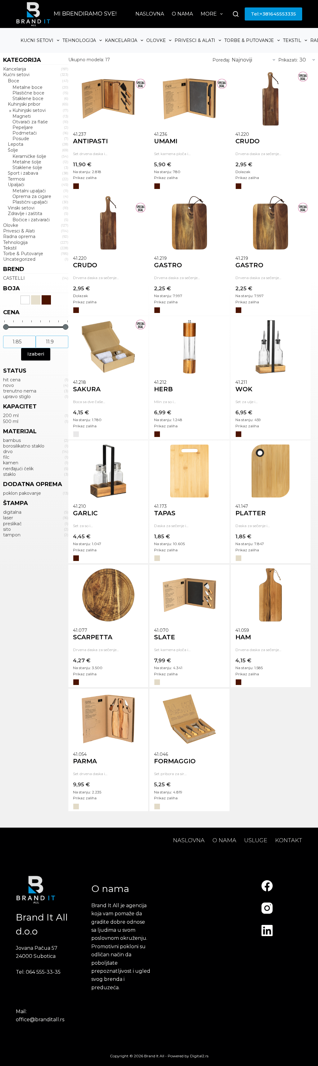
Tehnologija (79, 40)
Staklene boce (27, 98)
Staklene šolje (27, 167)
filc (6, 457)
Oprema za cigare (31, 196)
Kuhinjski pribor (24, 104)
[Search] (235, 14)
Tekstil (292, 40)
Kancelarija (121, 40)
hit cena (11, 380)
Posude (20, 138)
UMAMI (165, 141)
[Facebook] (267, 885)
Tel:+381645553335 (273, 14)
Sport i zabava (23, 173)
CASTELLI (14, 278)
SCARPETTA (92, 637)
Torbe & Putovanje (249, 40)
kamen (10, 463)
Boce (13, 81)
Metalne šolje (26, 162)
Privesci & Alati (195, 40)
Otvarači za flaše (30, 122)
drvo (8, 451)
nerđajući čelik (18, 468)
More (209, 14)
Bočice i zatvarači (31, 220)
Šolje (13, 150)
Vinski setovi (21, 208)
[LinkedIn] (267, 930)
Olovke (156, 40)
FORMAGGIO (175, 761)
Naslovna (149, 14)
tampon (11, 535)
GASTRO (168, 265)
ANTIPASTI (90, 141)
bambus (12, 440)
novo (8, 385)
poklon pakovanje (22, 493)
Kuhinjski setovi (29, 110)
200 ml (11, 415)
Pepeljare (22, 127)
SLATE (164, 637)
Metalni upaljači (29, 191)
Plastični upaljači (30, 202)
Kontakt (288, 840)
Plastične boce (28, 93)
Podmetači (24, 133)
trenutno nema (19, 391)
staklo (9, 474)
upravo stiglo (17, 396)
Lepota (15, 144)
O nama (182, 14)
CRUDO (247, 141)
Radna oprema (19, 236)
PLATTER (250, 513)
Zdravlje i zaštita (25, 213)
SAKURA (87, 389)
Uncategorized (19, 259)
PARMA (85, 761)
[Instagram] (267, 908)
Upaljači (16, 184)
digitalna (12, 512)
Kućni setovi (36, 40)
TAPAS (164, 513)
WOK (243, 389)
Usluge (255, 840)
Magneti (21, 116)
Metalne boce (27, 87)
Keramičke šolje (29, 156)
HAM (243, 637)
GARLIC (85, 513)
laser (8, 518)
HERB (163, 389)
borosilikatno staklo (23, 446)
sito (7, 529)
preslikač (12, 523)
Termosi (16, 179)
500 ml (10, 421)
